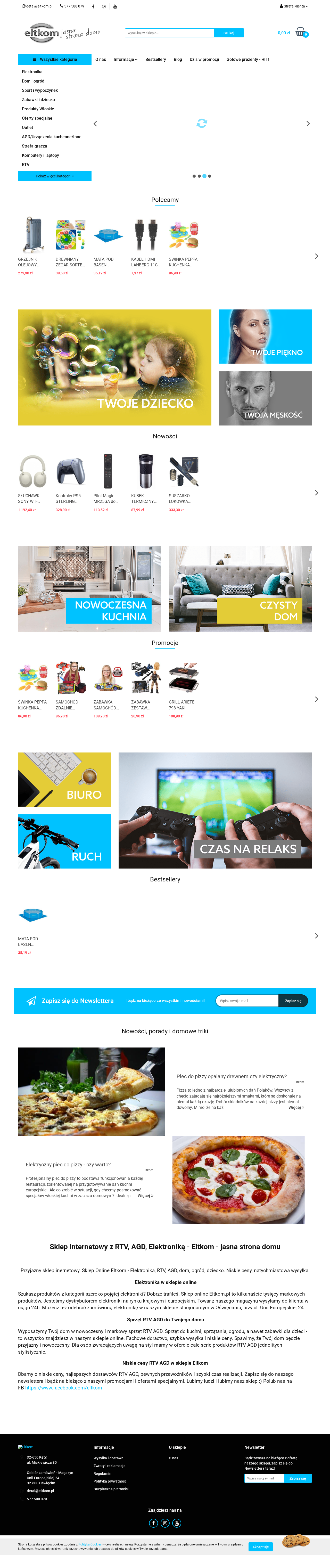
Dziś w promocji (204, 59)
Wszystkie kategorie (58, 59)
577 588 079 (37, 1499)
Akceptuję (260, 1547)
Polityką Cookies (90, 1544)
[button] (104, 1447)
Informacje (124, 59)
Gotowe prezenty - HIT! (248, 59)
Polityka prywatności (111, 1481)
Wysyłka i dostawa (108, 1458)
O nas (100, 59)
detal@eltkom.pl (40, 1491)
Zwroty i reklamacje (110, 1466)
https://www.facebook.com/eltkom (63, 1388)
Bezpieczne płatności (111, 1489)
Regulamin (102, 1473)
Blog (178, 59)
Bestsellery (155, 59)
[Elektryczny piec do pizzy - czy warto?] (238, 1180)
